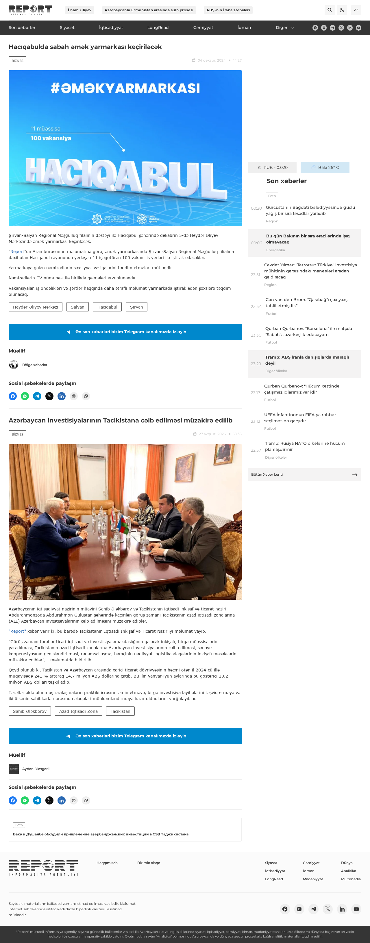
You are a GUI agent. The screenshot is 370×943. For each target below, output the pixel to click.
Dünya (347, 863)
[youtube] (358, 27)
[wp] (25, 396)
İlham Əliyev (80, 10)
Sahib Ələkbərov (30, 711)
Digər (282, 27)
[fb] (315, 27)
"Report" (17, 631)
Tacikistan (120, 711)
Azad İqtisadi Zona (78, 711)
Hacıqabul (107, 307)
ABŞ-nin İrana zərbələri (228, 10)
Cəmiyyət (311, 863)
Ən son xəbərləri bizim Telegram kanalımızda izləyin (130, 331)
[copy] (86, 396)
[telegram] (332, 27)
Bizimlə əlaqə (148, 863)
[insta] (324, 27)
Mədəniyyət (313, 879)
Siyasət (271, 863)
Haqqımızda (107, 863)
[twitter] (341, 27)
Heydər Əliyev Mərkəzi (35, 307)
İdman (308, 871)
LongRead (274, 879)
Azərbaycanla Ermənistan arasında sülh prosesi (149, 10)
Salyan (77, 307)
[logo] (30, 10)
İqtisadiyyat (275, 871)
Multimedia (351, 879)
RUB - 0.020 (276, 167)
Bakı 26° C (328, 167)
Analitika (348, 871)
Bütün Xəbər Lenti (267, 474)
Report (17, 251)
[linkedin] (350, 27)
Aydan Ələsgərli (35, 769)
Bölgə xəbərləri (35, 365)
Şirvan (136, 307)
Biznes (17, 61)
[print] (74, 396)
